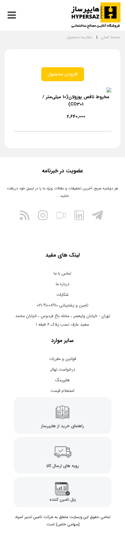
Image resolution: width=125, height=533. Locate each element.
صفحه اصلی (110, 37)
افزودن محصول (63, 74)
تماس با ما (62, 273)
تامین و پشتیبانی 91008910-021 (62, 305)
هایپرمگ (62, 380)
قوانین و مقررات (62, 358)
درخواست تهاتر (62, 369)
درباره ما (62, 284)
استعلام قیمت (62, 390)
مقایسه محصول (79, 37)
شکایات (62, 294)
